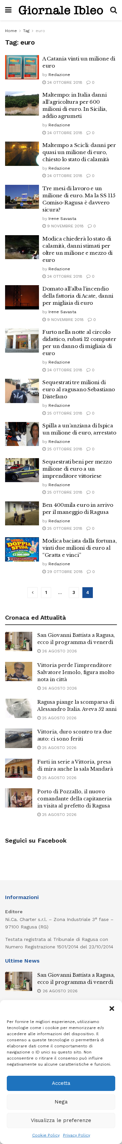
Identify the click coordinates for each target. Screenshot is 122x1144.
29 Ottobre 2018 (64, 571)
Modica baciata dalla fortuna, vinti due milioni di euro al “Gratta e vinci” (79, 548)
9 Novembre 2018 (65, 226)
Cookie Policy (46, 1135)
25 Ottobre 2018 (64, 413)
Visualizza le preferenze (61, 1120)
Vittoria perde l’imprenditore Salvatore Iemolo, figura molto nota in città (76, 672)
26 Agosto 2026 (59, 651)
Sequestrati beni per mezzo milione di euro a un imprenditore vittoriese (76, 468)
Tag (26, 30)
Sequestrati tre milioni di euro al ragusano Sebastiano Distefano (78, 389)
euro (40, 30)
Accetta (61, 1083)
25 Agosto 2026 (59, 718)
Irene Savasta (62, 218)
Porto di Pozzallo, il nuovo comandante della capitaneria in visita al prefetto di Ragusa (74, 799)
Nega (61, 1102)
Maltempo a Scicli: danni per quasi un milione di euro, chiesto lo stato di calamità (79, 152)
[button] (111, 1008)
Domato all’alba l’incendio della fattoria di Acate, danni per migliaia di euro (77, 295)
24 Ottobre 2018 (64, 82)
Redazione (59, 74)
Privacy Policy (76, 1135)
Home (11, 30)
